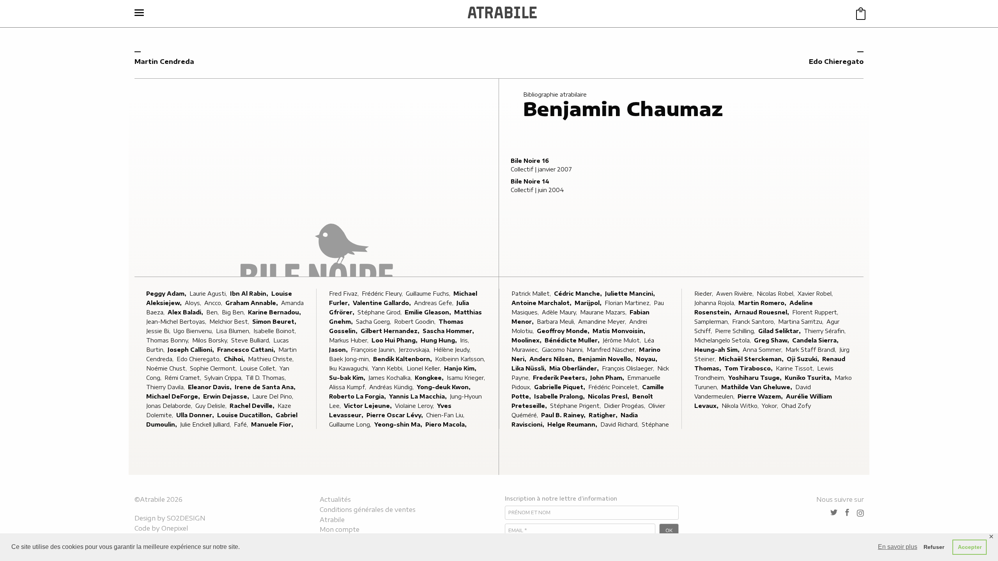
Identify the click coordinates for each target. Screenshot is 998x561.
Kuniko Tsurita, (809, 377)
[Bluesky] (834, 513)
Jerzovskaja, (415, 349)
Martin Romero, (763, 303)
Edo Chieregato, (199, 359)
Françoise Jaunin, (374, 349)
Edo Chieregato (836, 61)
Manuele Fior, (273, 424)
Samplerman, (712, 321)
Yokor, (771, 405)
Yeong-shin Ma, (399, 424)
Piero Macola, (446, 424)
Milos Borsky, (211, 340)
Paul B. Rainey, (564, 415)
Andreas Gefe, (434, 303)
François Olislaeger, (629, 368)
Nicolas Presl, (609, 396)
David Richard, (620, 424)
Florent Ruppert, (816, 312)
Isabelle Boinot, (275, 331)
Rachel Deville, (253, 405)
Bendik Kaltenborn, (403, 359)
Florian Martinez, (628, 303)
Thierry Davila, (166, 387)
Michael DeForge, (174, 396)
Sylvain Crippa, (224, 377)
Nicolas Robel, (776, 293)
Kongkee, (430, 377)
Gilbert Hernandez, (391, 331)
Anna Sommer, (763, 349)
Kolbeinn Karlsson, (461, 359)
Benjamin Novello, (606, 359)
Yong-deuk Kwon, (444, 387)
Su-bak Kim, (348, 377)
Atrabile (332, 520)
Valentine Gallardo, (382, 303)
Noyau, (647, 359)
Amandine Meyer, (603, 321)
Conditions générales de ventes (368, 509)
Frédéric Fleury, (383, 293)
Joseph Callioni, (192, 349)
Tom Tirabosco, (749, 368)
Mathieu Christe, (271, 359)
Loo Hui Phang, (395, 340)
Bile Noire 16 (530, 160)
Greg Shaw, (772, 340)
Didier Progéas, (625, 405)
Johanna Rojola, (715, 303)
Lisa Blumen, (234, 331)
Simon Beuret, (275, 321)
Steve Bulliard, (251, 340)
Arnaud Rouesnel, (762, 312)
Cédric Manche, (578, 293)
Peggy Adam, (167, 293)
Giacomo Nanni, (563, 349)
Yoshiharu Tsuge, (755, 377)
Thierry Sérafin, (825, 331)
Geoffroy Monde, (564, 331)
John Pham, (608, 377)
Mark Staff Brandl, (812, 349)
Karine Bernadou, (275, 312)
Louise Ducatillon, (245, 415)
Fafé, (242, 424)
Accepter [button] (970, 547)
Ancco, (214, 303)
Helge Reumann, (573, 424)
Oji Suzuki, (804, 359)
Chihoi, (235, 359)
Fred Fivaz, (344, 293)
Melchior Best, (230, 321)
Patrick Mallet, (531, 293)
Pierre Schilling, (736, 331)
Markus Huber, (349, 340)
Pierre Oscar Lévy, (395, 415)
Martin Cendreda (164, 61)
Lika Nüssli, (529, 368)
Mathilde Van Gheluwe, (757, 387)
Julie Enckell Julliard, (206, 424)
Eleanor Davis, (210, 387)
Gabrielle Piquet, (560, 387)
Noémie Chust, (167, 368)
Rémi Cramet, (184, 377)
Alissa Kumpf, (348, 387)
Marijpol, (589, 303)
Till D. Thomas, (266, 377)
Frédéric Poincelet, (614, 387)
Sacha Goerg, (374, 321)
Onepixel (174, 528)
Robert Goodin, (415, 321)
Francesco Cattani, (247, 349)
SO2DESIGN (186, 518)
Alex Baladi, (186, 312)
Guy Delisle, (211, 405)
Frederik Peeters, (561, 377)
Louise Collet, (259, 368)
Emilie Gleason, (429, 312)
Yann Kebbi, (388, 368)
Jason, (339, 349)
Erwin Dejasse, (227, 396)
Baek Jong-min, (350, 359)
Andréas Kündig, (392, 387)
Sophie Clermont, (214, 368)
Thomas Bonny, (168, 340)
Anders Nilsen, (552, 359)
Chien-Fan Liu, (446, 415)
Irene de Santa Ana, (266, 387)
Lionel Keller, (424, 368)
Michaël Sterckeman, (752, 359)
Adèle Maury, (560, 312)
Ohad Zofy (796, 405)
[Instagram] (860, 513)
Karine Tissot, (796, 368)
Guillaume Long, (351, 424)
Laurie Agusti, (208, 293)
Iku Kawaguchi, (349, 368)
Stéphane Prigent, (576, 405)
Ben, (213, 312)
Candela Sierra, (816, 340)
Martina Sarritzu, (801, 321)
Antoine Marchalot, (542, 303)
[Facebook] (847, 513)
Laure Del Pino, (273, 396)
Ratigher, (604, 415)
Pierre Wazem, (761, 396)
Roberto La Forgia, (358, 396)
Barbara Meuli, (557, 321)
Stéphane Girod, (380, 312)
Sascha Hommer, (449, 331)
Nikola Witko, (741, 405)
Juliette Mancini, (630, 293)
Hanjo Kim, (461, 368)
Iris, (465, 340)
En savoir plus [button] (897, 546)
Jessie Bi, (159, 331)
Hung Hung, (439, 340)
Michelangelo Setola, (723, 340)
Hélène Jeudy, (453, 349)
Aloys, (194, 303)
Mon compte (339, 529)
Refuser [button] (934, 547)
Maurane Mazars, (604, 312)
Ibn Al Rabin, (250, 293)
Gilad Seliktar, (780, 331)
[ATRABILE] (502, 14)
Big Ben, (234, 312)
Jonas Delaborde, (170, 405)
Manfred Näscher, (612, 349)
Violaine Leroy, (415, 405)
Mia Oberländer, (574, 368)
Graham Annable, (252, 303)
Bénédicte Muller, (573, 340)
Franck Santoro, (754, 321)
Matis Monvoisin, (620, 331)
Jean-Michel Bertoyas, (177, 321)
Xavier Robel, (816, 293)
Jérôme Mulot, (622, 340)
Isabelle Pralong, (560, 396)
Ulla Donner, (196, 415)
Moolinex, (527, 340)
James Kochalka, (390, 377)
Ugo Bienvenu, (193, 331)
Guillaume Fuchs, (429, 293)
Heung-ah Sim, (717, 349)
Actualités (335, 499)
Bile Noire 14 (530, 181)
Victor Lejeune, (368, 405)
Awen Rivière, (735, 293)
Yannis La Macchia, (418, 396)
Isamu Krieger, (467, 377)
